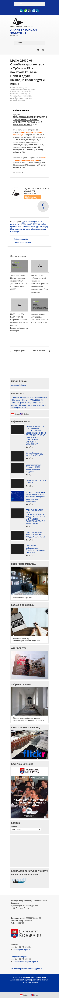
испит (40, 221)
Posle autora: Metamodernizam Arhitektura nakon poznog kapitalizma (36, 549)
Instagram (37, 10)
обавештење (36, 229)
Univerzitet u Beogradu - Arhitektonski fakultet (19, 89)
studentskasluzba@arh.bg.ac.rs (25, 962)
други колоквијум (30, 221)
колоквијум (14, 224)
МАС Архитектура (31, 197)
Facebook (21, 10)
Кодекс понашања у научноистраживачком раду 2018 (26, 640)
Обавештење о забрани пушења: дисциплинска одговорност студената (28, 719)
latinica (23, 385)
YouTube (25, 10)
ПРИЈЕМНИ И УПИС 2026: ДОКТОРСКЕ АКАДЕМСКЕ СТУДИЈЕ (35, 534)
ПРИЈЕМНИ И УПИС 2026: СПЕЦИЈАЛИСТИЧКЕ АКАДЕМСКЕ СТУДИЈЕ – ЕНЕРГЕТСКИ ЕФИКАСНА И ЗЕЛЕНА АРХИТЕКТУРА (36, 516)
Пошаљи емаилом (23, 243)
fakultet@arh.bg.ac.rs (21, 950)
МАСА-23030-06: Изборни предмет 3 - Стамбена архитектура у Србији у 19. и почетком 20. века (29, 226)
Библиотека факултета (22, 598)
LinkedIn (33, 10)
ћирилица (15, 385)
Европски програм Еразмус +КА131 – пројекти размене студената (33, 468)
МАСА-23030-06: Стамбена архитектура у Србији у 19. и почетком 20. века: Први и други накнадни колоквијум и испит (21, 96)
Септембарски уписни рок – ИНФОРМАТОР (35, 454)
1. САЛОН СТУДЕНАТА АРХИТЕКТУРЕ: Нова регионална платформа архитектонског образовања (35, 496)
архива (14, 827)
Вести (14, 92)
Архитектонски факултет (36, 189)
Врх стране (28, 989)
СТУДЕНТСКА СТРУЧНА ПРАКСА (36, 481)
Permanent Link (22, 239)
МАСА (23, 224)
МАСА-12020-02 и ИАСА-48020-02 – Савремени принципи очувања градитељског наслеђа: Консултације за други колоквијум (19, 322)
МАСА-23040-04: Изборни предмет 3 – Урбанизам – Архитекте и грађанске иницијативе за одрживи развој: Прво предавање (40, 283)
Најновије (31, 90)
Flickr (29, 10)
